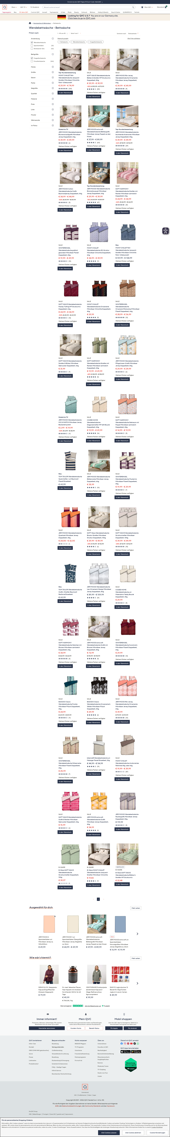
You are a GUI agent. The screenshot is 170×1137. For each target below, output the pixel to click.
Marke (33, 67)
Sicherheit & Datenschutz (60, 1064)
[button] (145, 7)
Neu (15, 12)
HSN (30, 1114)
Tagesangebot (6, 12)
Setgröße (34, 88)
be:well (44, 12)
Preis (33, 104)
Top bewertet (54, 12)
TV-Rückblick (34, 7)
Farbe (33, 83)
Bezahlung (55, 1057)
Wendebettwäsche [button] (79, 42)
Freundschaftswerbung (82, 1054)
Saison (33, 78)
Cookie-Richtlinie (157, 1127)
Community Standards (93, 1106)
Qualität (34, 93)
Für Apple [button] (114, 1028)
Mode (70, 12)
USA (75, 1095)
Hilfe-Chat (32, 1043)
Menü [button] (13, 7)
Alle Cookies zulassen (108, 1133)
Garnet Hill (53, 1114)
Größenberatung (57, 1050)
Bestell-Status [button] (94, 1028)
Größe (33, 72)
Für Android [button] (132, 1028)
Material (34, 99)
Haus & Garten (115, 12)
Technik (136, 12)
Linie (32, 109)
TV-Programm (79, 1047)
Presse (31, 1057)
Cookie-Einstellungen (157, 1133)
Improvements (69, 1114)
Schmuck (84, 12)
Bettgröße (34, 54)
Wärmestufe (35, 120)
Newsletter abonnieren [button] (47, 1028)
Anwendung (35, 39)
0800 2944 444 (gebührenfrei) (39, 1050)
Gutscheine (78, 1050)
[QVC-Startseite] (30, 23)
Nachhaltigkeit (102, 1050)
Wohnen (92, 12)
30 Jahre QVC (23, 12)
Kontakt (31, 1047)
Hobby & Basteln (103, 12)
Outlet (100, 1076)
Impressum (111, 1106)
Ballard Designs (37, 1114)
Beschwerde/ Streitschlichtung (61, 1074)
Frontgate (45, 1114)
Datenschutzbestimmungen (71, 1106)
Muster (33, 115)
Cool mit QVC (35, 12)
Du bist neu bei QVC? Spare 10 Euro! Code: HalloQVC (84, 2)
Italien (89, 1095)
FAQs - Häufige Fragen (59, 1067)
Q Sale (63, 12)
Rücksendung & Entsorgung (60, 1060)
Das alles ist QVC (103, 1047)
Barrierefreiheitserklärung (106, 1054)
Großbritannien (82, 1095)
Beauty (76, 12)
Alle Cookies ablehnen (133, 1133)
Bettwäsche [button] (64, 42)
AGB (57, 1106)
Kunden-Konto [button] (76, 1028)
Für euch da (78, 1060)
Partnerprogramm (80, 1057)
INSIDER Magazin (80, 1043)
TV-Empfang (102, 1069)
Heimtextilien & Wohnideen (42, 23)
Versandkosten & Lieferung (60, 1054)
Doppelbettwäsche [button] (96, 42)
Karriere (100, 1063)
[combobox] (86, 7)
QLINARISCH (127, 12)
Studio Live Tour (103, 1073)
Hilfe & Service (56, 1070)
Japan (94, 1095)
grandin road (60, 1114)
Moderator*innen (103, 1066)
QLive (31, 1054)
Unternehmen (102, 1043)
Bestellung (55, 1043)
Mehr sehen (136, 908)
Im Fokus (34, 125)
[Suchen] (133, 7)
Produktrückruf (33, 1064)
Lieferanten (32, 1060)
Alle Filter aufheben (134, 38)
